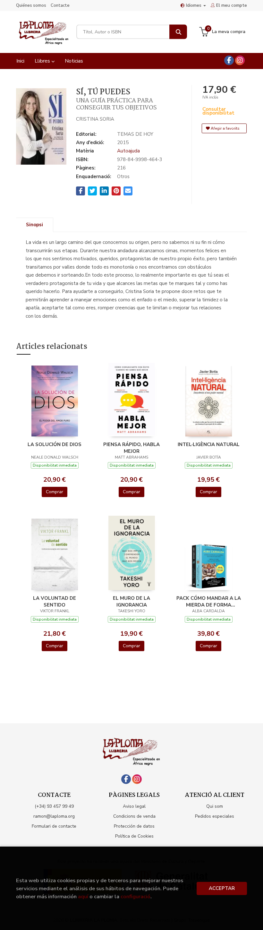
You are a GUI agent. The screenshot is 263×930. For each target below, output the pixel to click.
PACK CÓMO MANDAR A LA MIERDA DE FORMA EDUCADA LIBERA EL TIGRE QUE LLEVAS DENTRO (208, 601)
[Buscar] (178, 32)
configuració (135, 896)
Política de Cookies (134, 836)
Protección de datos (134, 826)
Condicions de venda (134, 816)
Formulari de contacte (54, 826)
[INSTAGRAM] (240, 60)
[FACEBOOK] (229, 60)
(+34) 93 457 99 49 (54, 806)
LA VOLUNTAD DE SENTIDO (54, 601)
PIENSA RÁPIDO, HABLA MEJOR (131, 447)
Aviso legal (134, 806)
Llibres (43, 61)
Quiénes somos (31, 5)
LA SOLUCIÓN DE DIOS (54, 444)
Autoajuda (128, 151)
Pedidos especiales (214, 816)
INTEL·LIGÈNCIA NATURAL (209, 444)
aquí (83, 896)
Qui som (214, 806)
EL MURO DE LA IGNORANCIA (131, 601)
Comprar (54, 492)
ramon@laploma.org (54, 816)
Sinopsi (34, 224)
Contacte (60, 5)
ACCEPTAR (222, 888)
